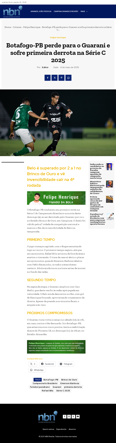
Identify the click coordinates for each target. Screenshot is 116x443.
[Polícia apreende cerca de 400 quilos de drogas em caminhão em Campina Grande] (109, 199)
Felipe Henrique (31, 27)
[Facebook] (48, 78)
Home (8, 27)
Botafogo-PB (51, 379)
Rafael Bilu (47, 390)
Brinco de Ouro (69, 379)
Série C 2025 (63, 390)
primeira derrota (73, 387)
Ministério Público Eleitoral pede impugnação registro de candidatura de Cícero (97, 187)
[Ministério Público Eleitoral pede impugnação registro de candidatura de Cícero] (109, 184)
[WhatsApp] (68, 78)
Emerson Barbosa (69, 383)
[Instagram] (69, 416)
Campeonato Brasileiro (45, 383)
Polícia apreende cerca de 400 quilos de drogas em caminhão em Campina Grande (96, 204)
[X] (55, 78)
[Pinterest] (61, 78)
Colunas (17, 27)
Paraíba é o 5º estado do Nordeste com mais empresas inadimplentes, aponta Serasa (98, 219)
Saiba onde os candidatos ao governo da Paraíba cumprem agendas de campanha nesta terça (97, 171)
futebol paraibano (40, 387)
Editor (45, 67)
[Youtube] (78, 416)
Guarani (57, 387)
